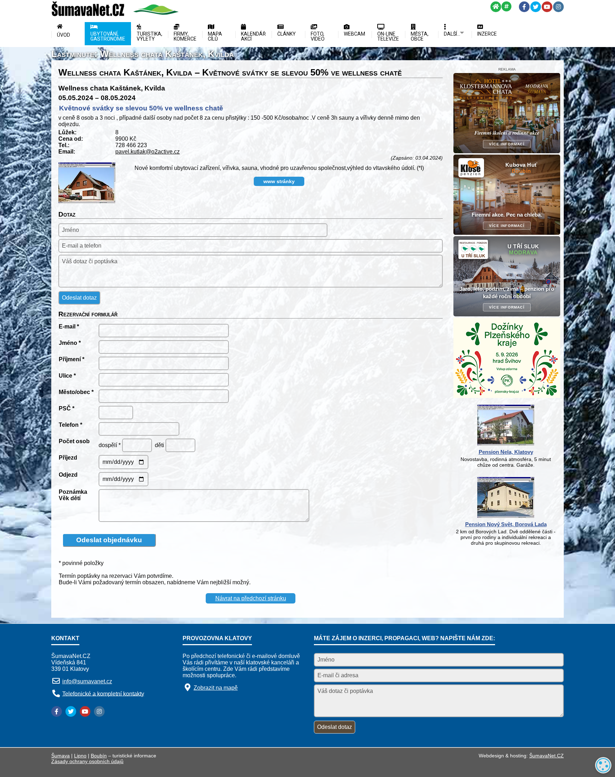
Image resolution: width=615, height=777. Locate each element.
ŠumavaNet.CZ (546, 755)
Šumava (60, 755)
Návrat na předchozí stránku (250, 598)
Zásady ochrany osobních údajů (87, 761)
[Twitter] (535, 6)
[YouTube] (547, 6)
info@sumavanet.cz (87, 681)
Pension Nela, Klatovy (506, 452)
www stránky (279, 181)
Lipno (80, 755)
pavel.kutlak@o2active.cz (147, 152)
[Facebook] (524, 6)
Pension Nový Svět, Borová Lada (506, 524)
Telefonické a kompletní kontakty (103, 693)
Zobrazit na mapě (216, 688)
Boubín (99, 755)
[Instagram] (558, 6)
